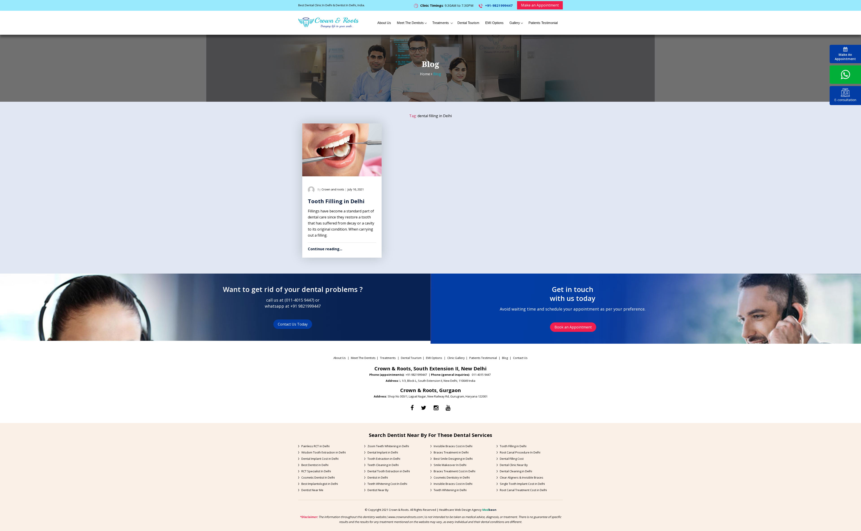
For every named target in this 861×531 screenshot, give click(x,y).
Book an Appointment (573, 327)
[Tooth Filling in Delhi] (342, 149)
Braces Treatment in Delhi (451, 452)
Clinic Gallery (456, 358)
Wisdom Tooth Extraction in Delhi (323, 452)
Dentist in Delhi (377, 477)
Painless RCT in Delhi (315, 446)
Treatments (441, 23)
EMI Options (494, 23)
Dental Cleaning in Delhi (516, 471)
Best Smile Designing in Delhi (453, 459)
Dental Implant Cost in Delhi (320, 459)
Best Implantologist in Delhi (319, 484)
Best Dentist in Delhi (314, 465)
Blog (505, 358)
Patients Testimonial (543, 23)
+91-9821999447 (499, 5)
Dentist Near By (378, 490)
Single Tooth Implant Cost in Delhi (522, 484)
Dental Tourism (468, 23)
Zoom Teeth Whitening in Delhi (388, 446)
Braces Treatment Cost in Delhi (454, 471)
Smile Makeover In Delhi (450, 465)
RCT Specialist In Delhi (316, 471)
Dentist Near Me (312, 490)
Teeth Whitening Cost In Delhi (387, 484)
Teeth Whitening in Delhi (450, 490)
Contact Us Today (293, 324)
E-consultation (845, 99)
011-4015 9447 (299, 300)
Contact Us (520, 358)
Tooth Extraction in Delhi (383, 459)
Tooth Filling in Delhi (336, 201)
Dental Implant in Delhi (382, 452)
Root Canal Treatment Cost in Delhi (523, 490)
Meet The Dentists (410, 23)
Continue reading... (325, 248)
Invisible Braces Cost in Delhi (453, 446)
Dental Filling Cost (512, 459)
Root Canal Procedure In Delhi (520, 452)
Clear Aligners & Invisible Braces (521, 477)
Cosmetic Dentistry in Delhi (452, 477)
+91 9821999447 (305, 306)
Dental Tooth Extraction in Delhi (388, 471)
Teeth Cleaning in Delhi (383, 465)
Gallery (514, 23)
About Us (384, 23)
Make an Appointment (540, 5)
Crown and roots (333, 189)
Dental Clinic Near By (514, 465)
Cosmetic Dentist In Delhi (318, 477)
